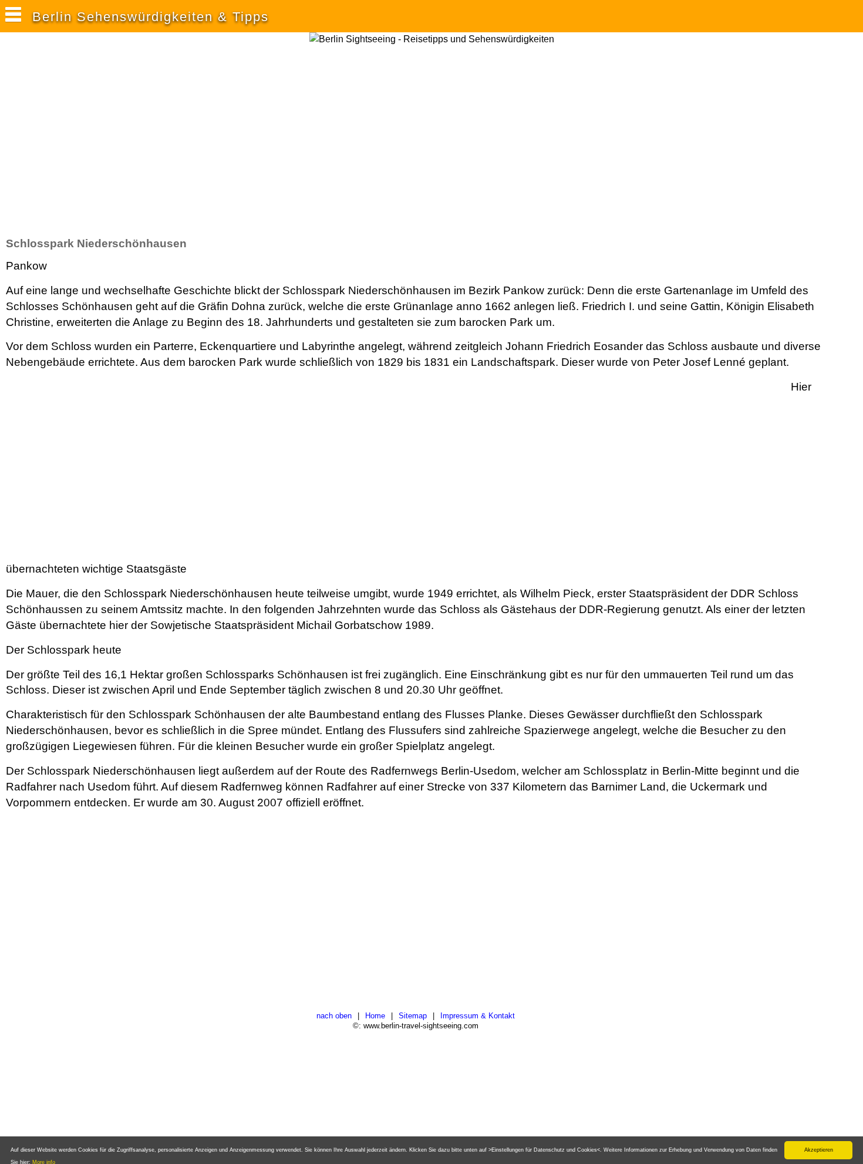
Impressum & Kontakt (477, 1015)
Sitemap (413, 1015)
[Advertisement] (219, 140)
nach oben (334, 1015)
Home (375, 1015)
